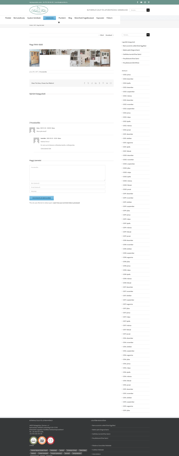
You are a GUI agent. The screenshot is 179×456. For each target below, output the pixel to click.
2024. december (128, 79)
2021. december (128, 134)
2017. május (126, 317)
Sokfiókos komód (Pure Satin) (132, 54)
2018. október (127, 249)
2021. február (127, 151)
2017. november (128, 291)
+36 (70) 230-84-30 (48, 2)
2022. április (127, 121)
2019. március (127, 228)
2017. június (126, 313)
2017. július (126, 308)
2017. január (126, 334)
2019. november (128, 198)
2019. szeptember (128, 206)
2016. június (126, 364)
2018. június (126, 266)
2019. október (127, 202)
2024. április (127, 83)
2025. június (127, 75)
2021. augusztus (128, 143)
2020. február (127, 185)
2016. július (126, 359)
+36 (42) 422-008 (37, 432)
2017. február (127, 330)
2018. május (127, 270)
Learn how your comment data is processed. (66, 203)
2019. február (127, 232)
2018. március (127, 279)
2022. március (127, 126)
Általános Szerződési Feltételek (101, 445)
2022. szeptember (128, 109)
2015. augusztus (128, 406)
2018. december (128, 240)
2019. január (127, 236)
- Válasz (53, 128)
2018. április (126, 274)
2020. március (127, 181)
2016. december (128, 338)
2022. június (127, 113)
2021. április (126, 147)
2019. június (126, 215)
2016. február (127, 381)
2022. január (127, 130)
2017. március (127, 325)
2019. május (127, 219)
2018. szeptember (128, 253)
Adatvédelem (96, 454)
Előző (102, 35)
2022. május (127, 117)
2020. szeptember (129, 164)
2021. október (127, 138)
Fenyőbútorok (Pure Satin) (131, 58)
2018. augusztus (128, 257)
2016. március (127, 376)
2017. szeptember (128, 300)
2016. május (127, 368)
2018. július (126, 262)
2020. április (127, 177)
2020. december (128, 155)
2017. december (128, 287)
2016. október (127, 347)
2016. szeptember (128, 351)
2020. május (127, 172)
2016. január (127, 385)
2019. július (126, 211)
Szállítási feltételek (98, 450)
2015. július (126, 410)
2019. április (126, 223)
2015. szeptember (128, 402)
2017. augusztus (128, 304)
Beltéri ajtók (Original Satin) (131, 50)
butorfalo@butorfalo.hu (61, 2)
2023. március (127, 96)
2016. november (128, 342)
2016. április (126, 372)
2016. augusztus (128, 355)
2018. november (128, 245)
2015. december (128, 389)
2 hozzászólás (43, 72)
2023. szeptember (128, 92)
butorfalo (43, 138)
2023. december (128, 87)
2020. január (127, 189)
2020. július (126, 168)
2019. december (128, 194)
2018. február (127, 283)
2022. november (128, 104)
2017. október (127, 296)
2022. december (128, 100)
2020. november (128, 160)
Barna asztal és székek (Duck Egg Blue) (134, 46)
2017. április (126, 321)
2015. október (127, 398)
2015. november (128, 393)
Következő (109, 35)
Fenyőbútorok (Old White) (131, 63)
